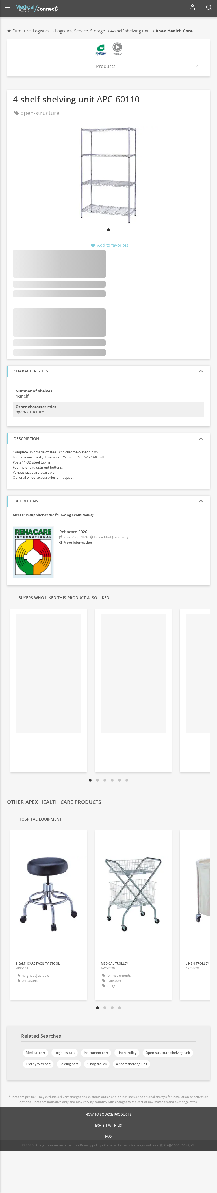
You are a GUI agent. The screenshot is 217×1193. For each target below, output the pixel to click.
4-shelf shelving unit (131, 1064)
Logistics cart (64, 1052)
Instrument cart (96, 1052)
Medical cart (35, 1052)
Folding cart (69, 1064)
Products (106, 66)
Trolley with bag (38, 1064)
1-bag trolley (97, 1064)
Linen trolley (126, 1052)
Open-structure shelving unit (168, 1052)
